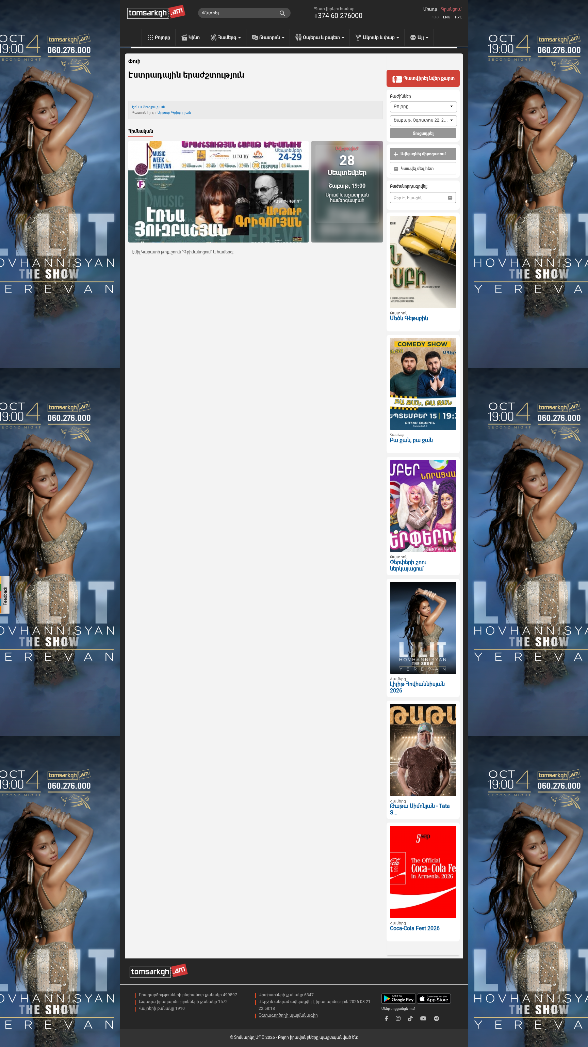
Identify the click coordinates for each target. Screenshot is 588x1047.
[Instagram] (398, 1018)
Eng (447, 17)
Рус (458, 17)
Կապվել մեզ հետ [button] (417, 168)
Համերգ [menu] (228, 37)
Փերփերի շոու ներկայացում (408, 565)
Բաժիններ (400, 96)
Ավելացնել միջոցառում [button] (422, 154)
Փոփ (134, 62)
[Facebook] (386, 1018)
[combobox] (423, 106)
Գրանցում (451, 9)
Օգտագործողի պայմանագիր (288, 1015)
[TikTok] (410, 1018)
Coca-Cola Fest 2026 (415, 928)
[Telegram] (436, 1018)
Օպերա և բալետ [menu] (322, 37)
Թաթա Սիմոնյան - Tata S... (420, 809)
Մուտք (430, 9)
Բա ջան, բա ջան (411, 440)
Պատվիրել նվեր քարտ (428, 78)
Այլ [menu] (421, 37)
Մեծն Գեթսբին (409, 318)
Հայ (435, 17)
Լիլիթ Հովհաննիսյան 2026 (417, 687)
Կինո (194, 37)
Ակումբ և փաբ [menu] (379, 37)
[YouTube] (423, 1018)
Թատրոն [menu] (270, 37)
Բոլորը (162, 37)
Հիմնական (140, 131)
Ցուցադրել (423, 133)
